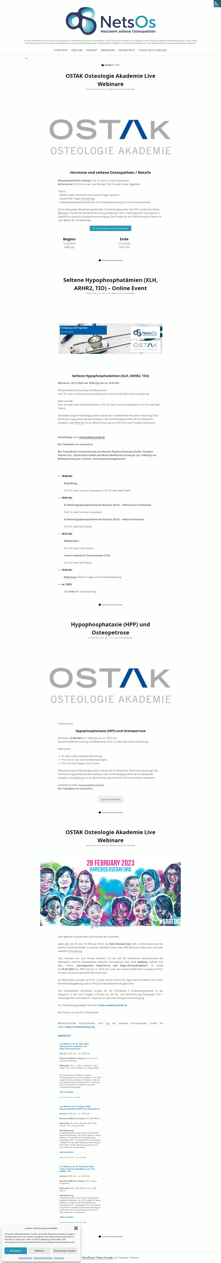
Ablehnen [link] (39, 1250)
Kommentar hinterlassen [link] (112, 260)
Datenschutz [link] (126, 50)
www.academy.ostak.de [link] (92, 437)
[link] (217, 3)
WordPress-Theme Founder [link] (97, 1257)
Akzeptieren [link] (15, 1250)
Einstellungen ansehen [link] (65, 1250)
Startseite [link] (61, 50)
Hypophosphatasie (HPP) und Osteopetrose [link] (110, 683)
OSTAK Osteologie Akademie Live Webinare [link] (110, 135)
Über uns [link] (77, 50)
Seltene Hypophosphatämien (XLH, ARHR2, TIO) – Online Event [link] (110, 339)
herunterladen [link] (110, 799)
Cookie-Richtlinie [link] (25, 1257)
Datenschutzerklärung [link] (43, 1257)
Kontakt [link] (91, 50)
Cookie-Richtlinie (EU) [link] (153, 50)
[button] (76, 1228)
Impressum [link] (59, 1257)
